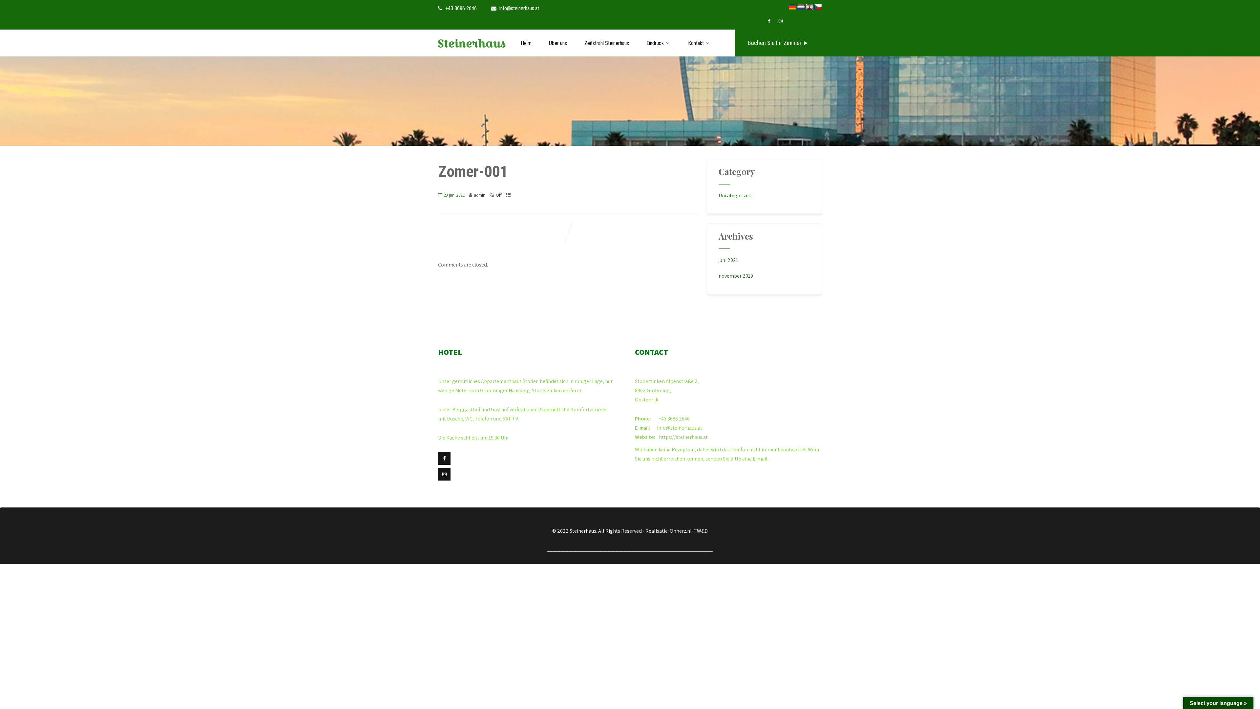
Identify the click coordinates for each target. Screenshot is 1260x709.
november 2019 (736, 275)
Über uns (558, 43)
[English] (809, 7)
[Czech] (818, 7)
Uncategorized (735, 195)
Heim (526, 43)
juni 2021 (728, 260)
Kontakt (696, 43)
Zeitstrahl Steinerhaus (606, 43)
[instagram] (781, 21)
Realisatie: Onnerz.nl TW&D (676, 530)
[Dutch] (801, 7)
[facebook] (769, 21)
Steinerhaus (472, 43)
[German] (792, 7)
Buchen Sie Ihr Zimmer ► (778, 42)
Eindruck (655, 43)
